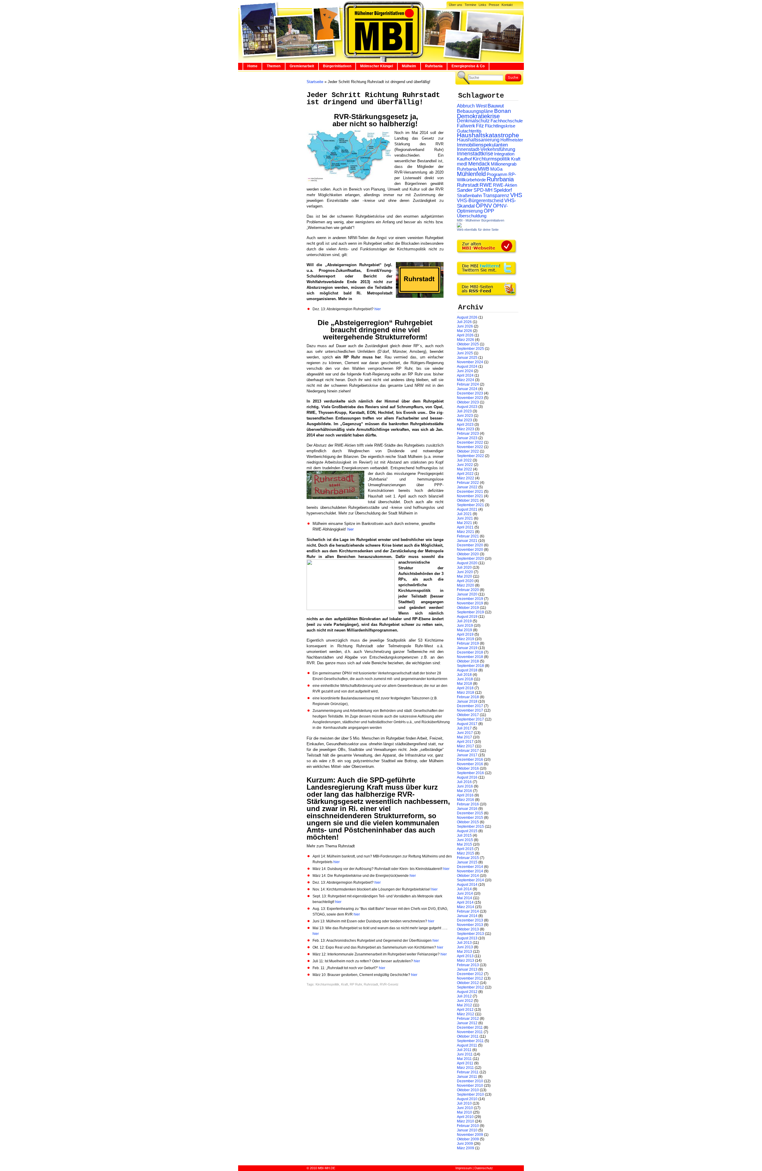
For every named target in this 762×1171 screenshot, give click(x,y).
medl (462, 163)
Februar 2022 (468, 483)
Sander (465, 190)
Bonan (502, 110)
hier (377, 309)
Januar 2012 (467, 1023)
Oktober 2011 (468, 1036)
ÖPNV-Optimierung (482, 208)
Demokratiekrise (478, 116)
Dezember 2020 (470, 545)
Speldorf (503, 190)
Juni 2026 (465, 326)
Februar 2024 (468, 384)
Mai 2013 (464, 951)
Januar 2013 (467, 969)
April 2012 (465, 1010)
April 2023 (465, 424)
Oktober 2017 (468, 715)
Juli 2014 (464, 889)
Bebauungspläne (475, 111)
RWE (486, 185)
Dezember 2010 (470, 1081)
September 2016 (470, 773)
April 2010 (465, 1117)
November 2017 (470, 710)
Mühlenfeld (471, 174)
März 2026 (465, 340)
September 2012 (470, 987)
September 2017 (470, 719)
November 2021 (470, 496)
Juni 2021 (465, 518)
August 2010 (467, 1099)
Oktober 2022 (468, 451)
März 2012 (465, 1014)
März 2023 (465, 429)
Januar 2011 (467, 1077)
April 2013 (465, 956)
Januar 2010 (467, 1130)
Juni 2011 (465, 1054)
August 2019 (467, 617)
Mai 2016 (464, 791)
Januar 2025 (467, 357)
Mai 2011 (464, 1059)
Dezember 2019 (470, 599)
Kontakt (507, 5)
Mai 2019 (464, 630)
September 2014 (470, 880)
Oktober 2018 (468, 661)
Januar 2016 (467, 809)
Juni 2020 (465, 572)
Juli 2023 (464, 411)
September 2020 (470, 558)
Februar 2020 (468, 590)
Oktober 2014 (468, 876)
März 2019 (465, 639)
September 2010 (470, 1094)
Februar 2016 (468, 804)
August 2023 (467, 407)
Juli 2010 (464, 1103)
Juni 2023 (465, 416)
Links (482, 5)
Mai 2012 (464, 1005)
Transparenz (496, 195)
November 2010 (470, 1085)
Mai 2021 (464, 523)
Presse (494, 5)
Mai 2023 (464, 420)
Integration (504, 153)
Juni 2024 (465, 371)
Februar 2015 (468, 858)
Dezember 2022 (470, 442)
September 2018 (470, 666)
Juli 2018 (464, 675)
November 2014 (470, 871)
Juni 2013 (465, 947)
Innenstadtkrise (475, 154)
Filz (480, 126)
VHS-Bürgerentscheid (480, 200)
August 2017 (467, 724)
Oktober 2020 (468, 554)
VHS (516, 195)
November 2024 (470, 362)
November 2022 (470, 447)
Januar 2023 (467, 438)
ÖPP (489, 211)
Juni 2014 (465, 893)
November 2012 (470, 978)
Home (252, 66)
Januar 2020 (467, 594)
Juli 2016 (464, 782)
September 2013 (470, 934)
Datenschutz (483, 1168)
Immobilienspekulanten (482, 145)
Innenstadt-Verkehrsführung (486, 149)
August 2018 (467, 670)
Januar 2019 (467, 648)
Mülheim (409, 66)
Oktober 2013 (468, 929)
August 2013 (467, 938)
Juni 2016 (465, 786)
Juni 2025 (465, 353)
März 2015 (465, 853)
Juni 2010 (465, 1108)
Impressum (463, 1168)
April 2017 (465, 742)
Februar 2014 (468, 911)
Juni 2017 (465, 733)
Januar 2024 (467, 389)
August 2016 (467, 777)
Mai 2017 (464, 737)
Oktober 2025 (468, 344)
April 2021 (465, 527)
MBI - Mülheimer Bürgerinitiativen (480, 220)
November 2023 (470, 398)
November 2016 (470, 764)
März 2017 (465, 746)
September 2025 (470, 349)
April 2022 (465, 474)
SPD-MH (483, 190)
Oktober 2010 (468, 1090)
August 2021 (467, 509)
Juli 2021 (464, 514)
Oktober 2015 (468, 822)
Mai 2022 (464, 469)
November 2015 (470, 818)
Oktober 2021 (468, 500)
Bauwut (496, 106)
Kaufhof (464, 158)
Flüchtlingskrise (500, 126)
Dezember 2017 (470, 706)
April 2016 (465, 795)
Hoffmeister (511, 139)
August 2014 (467, 884)
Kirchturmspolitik (327, 984)
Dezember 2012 (470, 974)
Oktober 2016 (468, 768)
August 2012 (467, 992)
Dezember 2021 (470, 491)
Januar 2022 (467, 487)
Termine (470, 5)
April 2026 (465, 335)
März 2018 (465, 692)
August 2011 (467, 1045)
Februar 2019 (468, 643)
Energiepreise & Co (468, 66)
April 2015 (465, 849)
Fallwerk (466, 125)
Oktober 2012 (468, 983)
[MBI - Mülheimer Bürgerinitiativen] (459, 226)
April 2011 (465, 1063)
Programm (497, 174)
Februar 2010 (468, 1126)
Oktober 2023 (468, 402)
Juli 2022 (464, 460)
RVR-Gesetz (389, 984)
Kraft (344, 984)
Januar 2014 (467, 916)
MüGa (496, 168)
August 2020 (467, 563)
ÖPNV (484, 205)
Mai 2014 (464, 898)
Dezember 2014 (470, 867)
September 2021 (470, 505)
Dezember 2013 (470, 920)
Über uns (455, 5)
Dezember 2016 (470, 759)
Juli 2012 (464, 996)
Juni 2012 (465, 1001)
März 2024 (465, 380)
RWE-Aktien (505, 185)
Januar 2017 (467, 755)
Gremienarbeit (302, 66)
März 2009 (465, 1148)
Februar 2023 (468, 433)
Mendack (479, 164)
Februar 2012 (468, 1018)
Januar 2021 (467, 541)
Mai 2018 (464, 684)
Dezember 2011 (470, 1027)
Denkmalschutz (473, 120)
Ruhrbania (434, 66)
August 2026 (467, 317)
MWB (483, 168)
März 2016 (465, 800)
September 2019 (470, 612)
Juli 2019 (464, 621)
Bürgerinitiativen (337, 66)
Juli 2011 (464, 1050)
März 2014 (465, 907)
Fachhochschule (507, 120)
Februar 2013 (468, 965)
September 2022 (470, 456)
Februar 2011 (468, 1072)
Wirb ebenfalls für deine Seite (478, 229)
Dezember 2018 (470, 652)
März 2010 (465, 1121)
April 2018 (465, 688)
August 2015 (467, 831)
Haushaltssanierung (478, 139)
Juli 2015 (464, 835)
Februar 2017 (468, 751)
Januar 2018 (467, 701)
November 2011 (470, 1032)
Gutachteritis (469, 130)
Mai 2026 (464, 331)
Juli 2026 (464, 322)
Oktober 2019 (468, 608)
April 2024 (465, 375)
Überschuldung (471, 215)
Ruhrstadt (371, 984)
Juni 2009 (465, 1144)
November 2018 (470, 657)
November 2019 (470, 603)
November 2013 (470, 925)
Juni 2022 (465, 465)
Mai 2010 (464, 1112)
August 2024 (467, 366)
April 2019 (465, 634)
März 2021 (465, 532)
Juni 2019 (465, 625)
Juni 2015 (465, 840)
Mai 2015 (464, 844)
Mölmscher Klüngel (376, 66)
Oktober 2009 (468, 1139)
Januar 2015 (467, 862)
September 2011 (470, 1041)
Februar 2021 (468, 536)
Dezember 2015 (470, 813)
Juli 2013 (464, 943)
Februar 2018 (468, 697)
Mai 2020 (464, 576)
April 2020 (465, 581)
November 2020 (470, 550)
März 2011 (465, 1068)
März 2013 (465, 960)
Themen (273, 66)
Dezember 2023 (470, 393)
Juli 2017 (464, 728)
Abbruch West (472, 105)
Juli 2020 (464, 567)
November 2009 (470, 1135)
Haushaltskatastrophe (488, 135)
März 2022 (465, 478)
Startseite (315, 81)
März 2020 (465, 585)
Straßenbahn (469, 195)
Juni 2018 (465, 679)
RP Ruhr (356, 984)
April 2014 (465, 902)
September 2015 (470, 826)
